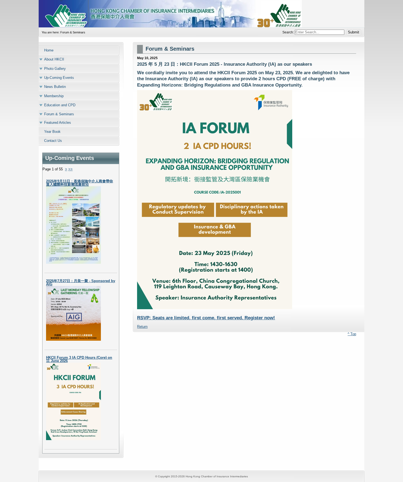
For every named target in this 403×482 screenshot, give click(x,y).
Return (142, 327)
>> (70, 169)
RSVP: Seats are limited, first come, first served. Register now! (206, 317)
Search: (288, 32)
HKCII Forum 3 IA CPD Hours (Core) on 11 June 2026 (79, 359)
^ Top (352, 334)
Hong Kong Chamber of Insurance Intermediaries (201, 13)
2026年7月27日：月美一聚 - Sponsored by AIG (80, 282)
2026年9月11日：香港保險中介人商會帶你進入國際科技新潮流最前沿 (79, 183)
